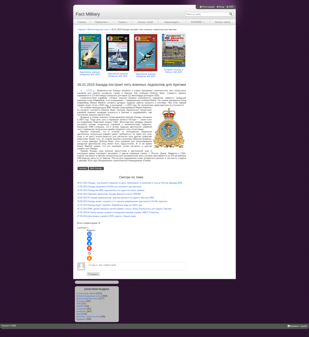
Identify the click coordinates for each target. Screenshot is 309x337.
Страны (122, 22)
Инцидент (81, 319)
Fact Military (88, 14)
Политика (81, 309)
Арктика (82, 168)
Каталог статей (145, 22)
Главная (82, 22)
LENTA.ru (90, 90)
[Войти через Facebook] (89, 243)
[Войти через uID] (89, 233)
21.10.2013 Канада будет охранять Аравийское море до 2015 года (109, 205)
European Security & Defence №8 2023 (173, 70)
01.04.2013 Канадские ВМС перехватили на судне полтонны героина (110, 190)
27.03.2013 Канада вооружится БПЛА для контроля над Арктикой (109, 186)
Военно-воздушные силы (89, 296)
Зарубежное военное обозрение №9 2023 (118, 74)
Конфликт (81, 311)
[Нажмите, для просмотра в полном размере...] (169, 147)
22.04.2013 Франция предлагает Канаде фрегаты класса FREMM (109, 194)
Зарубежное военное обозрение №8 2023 (146, 75)
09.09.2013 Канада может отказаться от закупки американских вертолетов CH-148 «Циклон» (122, 201)
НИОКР (80, 306)
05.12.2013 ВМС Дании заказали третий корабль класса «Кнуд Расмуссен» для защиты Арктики (124, 209)
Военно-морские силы (87, 298)
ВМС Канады (96, 168)
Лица (79, 314)
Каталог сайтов (222, 22)
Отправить (93, 274)
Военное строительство (88, 316)
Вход (221, 7)
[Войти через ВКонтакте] (89, 238)
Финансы (81, 301)
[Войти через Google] (89, 253)
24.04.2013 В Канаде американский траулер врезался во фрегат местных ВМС (115, 197)
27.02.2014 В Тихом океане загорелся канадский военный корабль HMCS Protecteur (118, 212)
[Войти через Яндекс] (89, 248)
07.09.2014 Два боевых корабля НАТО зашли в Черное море (106, 216)
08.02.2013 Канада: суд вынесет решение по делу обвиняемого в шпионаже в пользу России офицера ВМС (130, 183)
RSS (231, 7)
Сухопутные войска (86, 293)
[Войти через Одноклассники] (89, 258)
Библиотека (101, 22)
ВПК (79, 303)
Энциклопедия (171, 22)
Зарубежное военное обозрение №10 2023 (90, 73)
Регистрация (208, 7)
